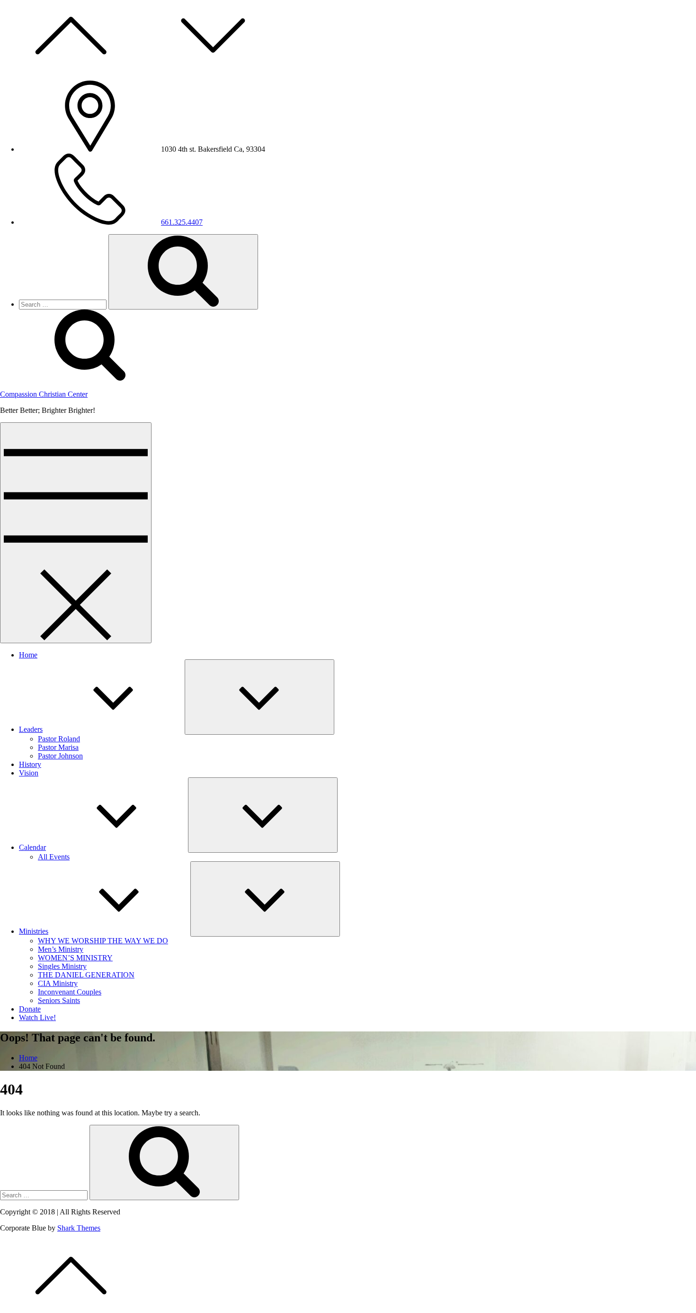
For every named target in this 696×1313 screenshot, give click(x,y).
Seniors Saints (59, 1000)
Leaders (31, 729)
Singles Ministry (62, 966)
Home (28, 655)
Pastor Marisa (58, 747)
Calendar (32, 847)
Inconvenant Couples (69, 992)
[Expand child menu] (259, 697)
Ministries (33, 931)
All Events (54, 857)
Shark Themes (78, 1228)
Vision (28, 773)
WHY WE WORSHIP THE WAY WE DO (103, 941)
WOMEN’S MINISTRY (75, 958)
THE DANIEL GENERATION (86, 975)
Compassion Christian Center (44, 394)
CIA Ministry (58, 983)
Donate (30, 1009)
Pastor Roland (59, 739)
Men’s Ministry (60, 949)
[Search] (183, 272)
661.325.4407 (182, 222)
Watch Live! (37, 1017)
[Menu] (76, 532)
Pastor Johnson (60, 756)
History (30, 764)
